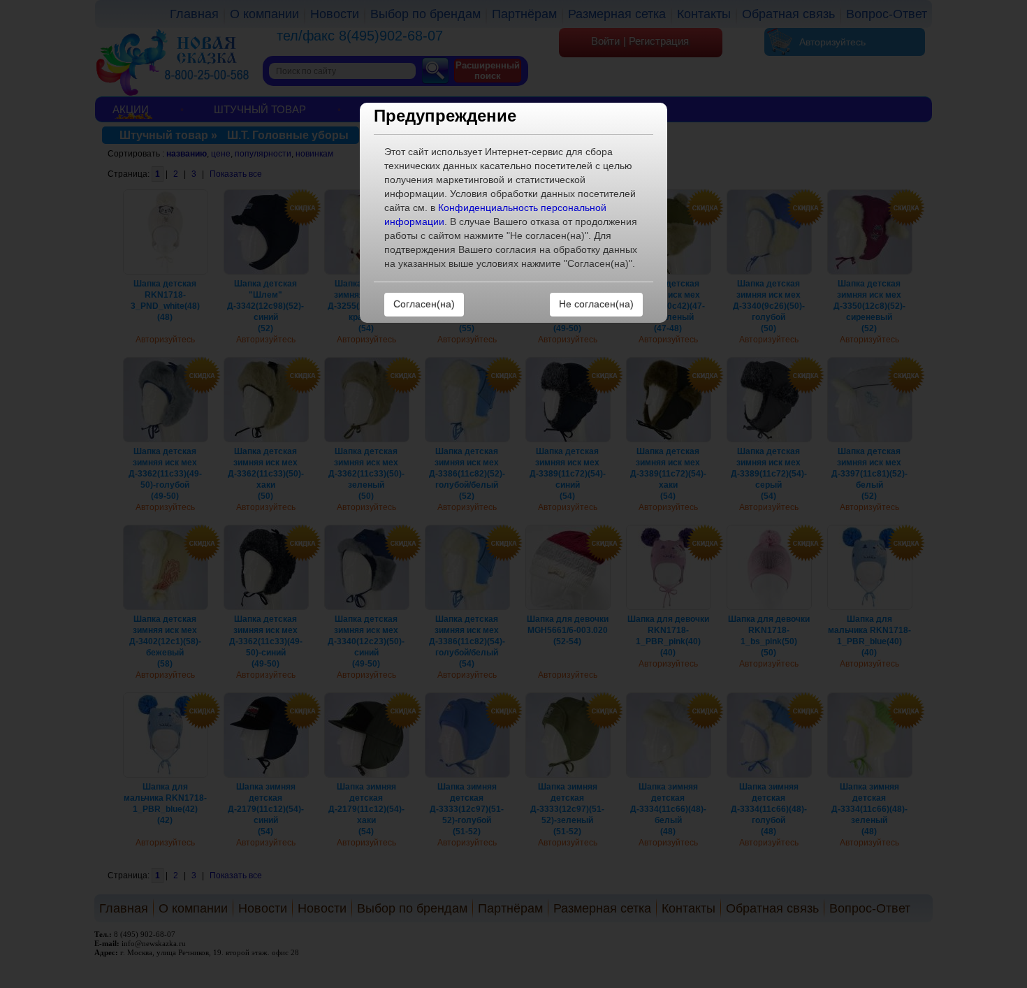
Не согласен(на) (596, 304)
